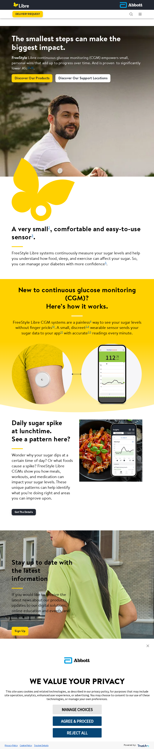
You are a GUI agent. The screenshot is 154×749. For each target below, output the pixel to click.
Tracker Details (41, 745)
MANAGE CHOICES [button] (77, 709)
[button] (131, 14)
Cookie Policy (26, 745)
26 (28, 67)
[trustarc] (143, 745)
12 (61, 332)
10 (53, 327)
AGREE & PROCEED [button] (77, 721)
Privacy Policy (11, 745)
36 (32, 67)
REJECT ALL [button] (77, 732)
